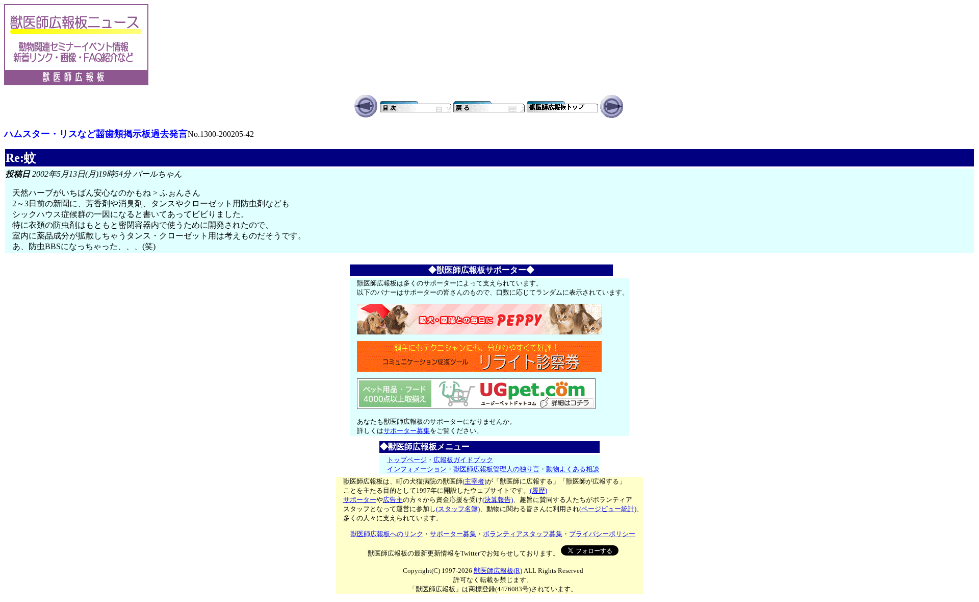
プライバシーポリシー (602, 534)
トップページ (407, 460)
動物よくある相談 (572, 469)
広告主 (393, 499)
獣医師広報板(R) (498, 570)
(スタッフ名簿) (458, 509)
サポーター (359, 499)
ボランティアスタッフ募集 (522, 534)
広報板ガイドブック (463, 460)
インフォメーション (417, 469)
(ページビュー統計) (607, 509)
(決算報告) (497, 499)
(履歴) (538, 490)
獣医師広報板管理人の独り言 (496, 469)
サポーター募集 (406, 431)
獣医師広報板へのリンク (386, 534)
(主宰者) (474, 481)
